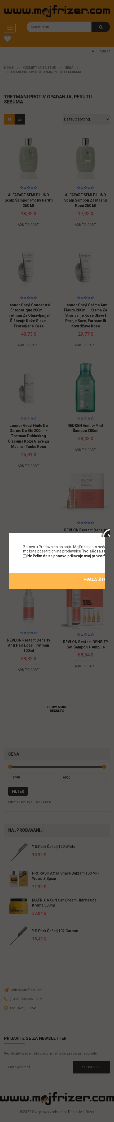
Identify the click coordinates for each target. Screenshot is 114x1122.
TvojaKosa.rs (94, 551)
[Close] (105, 532)
